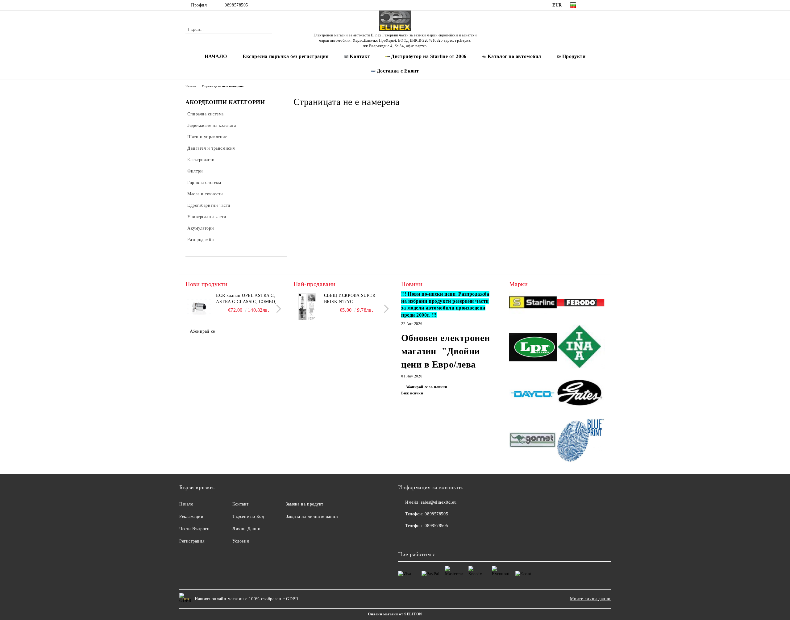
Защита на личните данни (312, 516)
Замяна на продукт (305, 504)
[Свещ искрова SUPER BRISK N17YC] (307, 306)
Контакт (240, 504)
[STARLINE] (533, 303)
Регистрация (191, 541)
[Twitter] (601, 5)
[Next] (277, 309)
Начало (190, 86)
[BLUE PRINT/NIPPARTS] (581, 440)
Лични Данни (246, 528)
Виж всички (412, 393)
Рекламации (191, 516)
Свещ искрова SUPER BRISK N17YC (350, 298)
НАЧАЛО (216, 56)
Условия (240, 541)
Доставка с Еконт (398, 70)
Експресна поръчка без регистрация (286, 56)
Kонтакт (360, 56)
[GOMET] (533, 440)
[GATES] (581, 395)
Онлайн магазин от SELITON (395, 614)
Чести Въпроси (194, 528)
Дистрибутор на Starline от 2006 (428, 56)
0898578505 (236, 5)
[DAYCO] (533, 395)
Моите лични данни (590, 599)
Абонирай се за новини (426, 387)
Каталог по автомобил (514, 56)
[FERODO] (581, 303)
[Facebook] (591, 5)
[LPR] (533, 348)
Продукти (573, 56)
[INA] (581, 348)
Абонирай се (202, 331)
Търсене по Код (248, 516)
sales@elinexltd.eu (438, 502)
